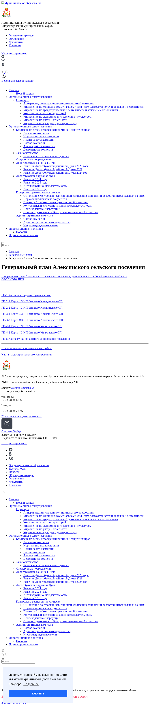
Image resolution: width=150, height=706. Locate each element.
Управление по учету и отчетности (45, 119)
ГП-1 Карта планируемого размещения (26, 295)
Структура (22, 100)
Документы (16, 42)
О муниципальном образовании (29, 465)
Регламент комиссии (36, 133)
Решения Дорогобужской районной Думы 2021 (52, 169)
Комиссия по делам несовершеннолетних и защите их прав (53, 129)
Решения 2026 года (35, 189)
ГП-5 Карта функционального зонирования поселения (35, 338)
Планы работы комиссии (39, 139)
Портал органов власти (23, 235)
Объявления (16, 38)
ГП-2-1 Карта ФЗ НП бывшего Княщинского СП (32, 301)
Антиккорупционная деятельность (45, 185)
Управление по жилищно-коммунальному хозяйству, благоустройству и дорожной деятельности (83, 106)
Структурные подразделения (34, 159)
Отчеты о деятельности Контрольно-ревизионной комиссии (60, 212)
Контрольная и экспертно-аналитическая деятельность (57, 205)
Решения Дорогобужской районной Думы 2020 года (56, 166)
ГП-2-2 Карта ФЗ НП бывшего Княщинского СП (32, 307)
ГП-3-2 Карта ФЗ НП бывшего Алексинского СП (32, 320)
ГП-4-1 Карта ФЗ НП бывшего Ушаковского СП (31, 326)
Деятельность (17, 468)
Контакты (15, 45)
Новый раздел (25, 93)
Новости (21, 232)
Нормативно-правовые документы (45, 199)
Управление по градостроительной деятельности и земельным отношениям (70, 110)
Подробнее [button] (31, 684)
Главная (14, 90)
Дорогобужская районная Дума (35, 162)
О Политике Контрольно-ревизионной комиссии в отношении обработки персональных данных (84, 195)
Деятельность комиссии (38, 149)
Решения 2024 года (35, 179)
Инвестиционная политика (26, 228)
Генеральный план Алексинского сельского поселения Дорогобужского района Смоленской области (64, 276)
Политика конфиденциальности (21, 416)
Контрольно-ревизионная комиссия (38, 192)
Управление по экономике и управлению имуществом (57, 116)
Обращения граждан (21, 35)
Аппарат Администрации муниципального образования (58, 103)
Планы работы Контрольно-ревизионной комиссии (55, 202)
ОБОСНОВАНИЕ (12, 279)
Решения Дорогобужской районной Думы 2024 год (55, 172)
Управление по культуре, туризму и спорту (50, 123)
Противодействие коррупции (41, 208)
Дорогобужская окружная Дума (35, 175)
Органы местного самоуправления (30, 96)
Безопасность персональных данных (46, 156)
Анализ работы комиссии (39, 146)
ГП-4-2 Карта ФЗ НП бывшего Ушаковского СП (31, 332)
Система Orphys (11, 431)
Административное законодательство (46, 222)
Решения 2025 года (35, 182)
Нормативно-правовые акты (41, 136)
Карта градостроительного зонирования (26, 354)
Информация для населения (40, 225)
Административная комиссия (34, 215)
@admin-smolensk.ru (23, 387)
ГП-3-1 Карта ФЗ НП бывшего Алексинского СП (32, 313)
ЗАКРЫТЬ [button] (38, 693)
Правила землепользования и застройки (26, 348)
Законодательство (27, 152)
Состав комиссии (34, 142)
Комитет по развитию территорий (44, 113)
